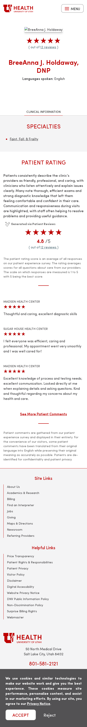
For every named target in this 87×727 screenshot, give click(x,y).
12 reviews (48, 47)
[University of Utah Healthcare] (43, 638)
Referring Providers (20, 536)
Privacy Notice (38, 703)
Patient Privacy (17, 568)
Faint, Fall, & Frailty (24, 139)
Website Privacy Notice (23, 593)
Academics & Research (23, 493)
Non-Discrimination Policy (25, 605)
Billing (11, 499)
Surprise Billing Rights (22, 611)
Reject (50, 715)
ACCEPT (20, 715)
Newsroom (14, 529)
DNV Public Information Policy (28, 599)
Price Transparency (20, 556)
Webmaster (15, 617)
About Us (13, 487)
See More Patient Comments (43, 413)
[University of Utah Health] (18, 8)
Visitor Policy (15, 574)
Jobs (10, 511)
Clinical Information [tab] (43, 112)
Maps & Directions (20, 523)
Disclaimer (14, 581)
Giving (11, 517)
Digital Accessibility (20, 587)
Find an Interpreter (20, 505)
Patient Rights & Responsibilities (30, 562)
